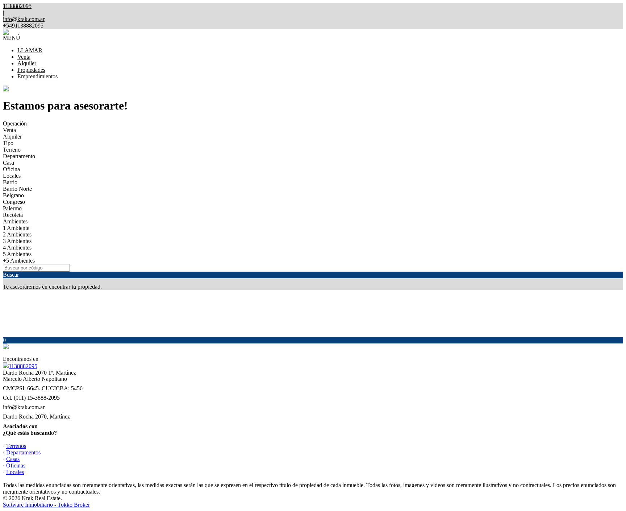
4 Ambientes (17, 247)
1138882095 (23, 366)
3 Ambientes (17, 241)
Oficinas (15, 465)
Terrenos (16, 446)
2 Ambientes (17, 234)
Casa (8, 163)
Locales (12, 176)
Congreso (14, 202)
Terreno (12, 150)
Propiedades (31, 70)
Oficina (11, 169)
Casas (13, 459)
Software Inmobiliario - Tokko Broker (46, 505)
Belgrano (13, 195)
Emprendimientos (37, 76)
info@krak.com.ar (24, 19)
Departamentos (23, 452)
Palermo (12, 208)
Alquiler (26, 63)
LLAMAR (29, 50)
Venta (23, 57)
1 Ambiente (16, 228)
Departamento (19, 156)
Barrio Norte (17, 189)
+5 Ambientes (19, 260)
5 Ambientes (17, 254)
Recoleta (13, 215)
